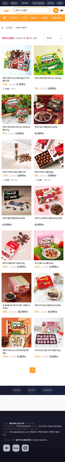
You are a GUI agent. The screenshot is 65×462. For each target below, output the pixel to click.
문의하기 (32, 390)
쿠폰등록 (25, 3)
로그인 (5, 3)
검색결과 (9, 28)
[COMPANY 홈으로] (6, 10)
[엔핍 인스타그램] (25, 448)
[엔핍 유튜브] (6, 448)
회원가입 (14, 3)
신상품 (44, 18)
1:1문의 (59, 3)
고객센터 (13, 18)
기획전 (24, 18)
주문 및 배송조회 (38, 3)
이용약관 (17, 390)
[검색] (56, 10)
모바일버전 (47, 390)
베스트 (34, 18)
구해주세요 (56, 18)
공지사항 (50, 3)
